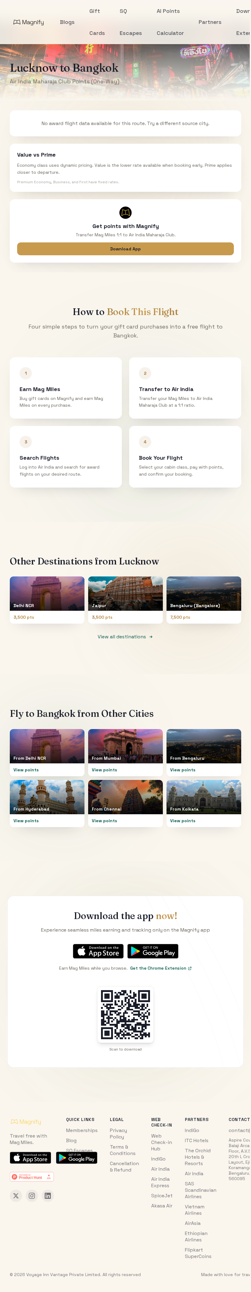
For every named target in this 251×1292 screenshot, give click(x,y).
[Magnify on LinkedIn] (48, 1196)
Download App (125, 249)
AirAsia (192, 1223)
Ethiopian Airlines (196, 1236)
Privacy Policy (118, 1133)
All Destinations (32, 55)
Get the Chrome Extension (158, 968)
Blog (71, 1140)
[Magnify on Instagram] (32, 1196)
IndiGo (158, 1159)
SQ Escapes (79, 1150)
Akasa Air (161, 1206)
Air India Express (160, 1182)
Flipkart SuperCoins (198, 1253)
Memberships (82, 1130)
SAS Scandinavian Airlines (200, 1190)
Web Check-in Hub (161, 1142)
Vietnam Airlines (194, 1209)
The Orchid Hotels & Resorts (198, 1157)
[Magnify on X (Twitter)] (16, 1196)
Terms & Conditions (123, 1150)
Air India (160, 1169)
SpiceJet (162, 1195)
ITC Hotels (196, 1140)
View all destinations (122, 636)
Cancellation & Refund (124, 1166)
